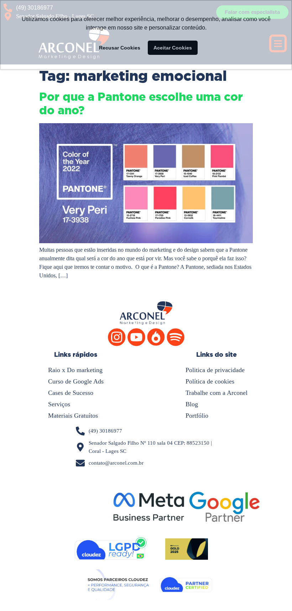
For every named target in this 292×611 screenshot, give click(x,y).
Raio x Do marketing (75, 370)
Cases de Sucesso (70, 392)
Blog (192, 404)
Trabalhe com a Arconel (216, 392)
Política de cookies (210, 381)
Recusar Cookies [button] (119, 48)
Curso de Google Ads (76, 381)
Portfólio (197, 415)
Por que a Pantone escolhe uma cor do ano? (141, 103)
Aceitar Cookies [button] (172, 48)
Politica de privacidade (215, 370)
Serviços (59, 404)
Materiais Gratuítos (73, 415)
